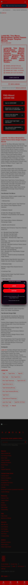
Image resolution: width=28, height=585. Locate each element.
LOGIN (14, 286)
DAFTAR (14, 290)
